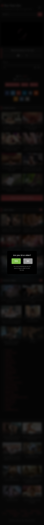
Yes (16, 261)
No (28, 261)
